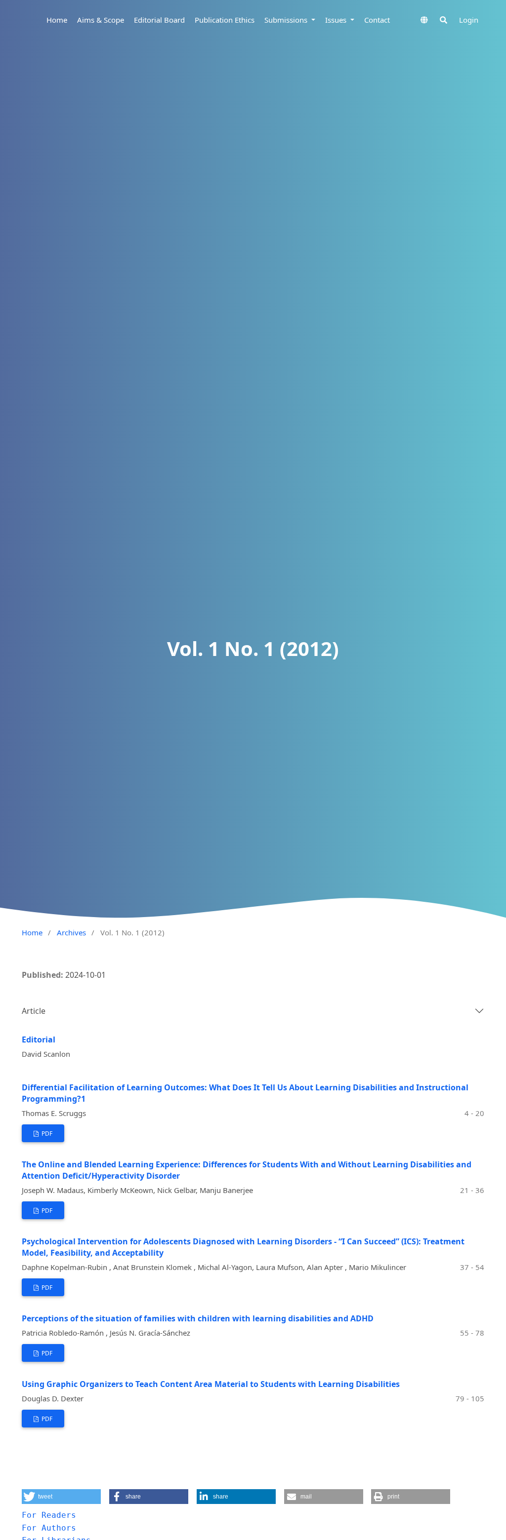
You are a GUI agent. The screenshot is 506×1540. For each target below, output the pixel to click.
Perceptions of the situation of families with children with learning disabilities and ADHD (198, 1318)
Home (56, 20)
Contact (377, 20)
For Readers (49, 1515)
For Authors (49, 1528)
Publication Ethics (224, 20)
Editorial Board (159, 20)
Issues (336, 20)
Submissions (286, 20)
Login (468, 20)
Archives (71, 932)
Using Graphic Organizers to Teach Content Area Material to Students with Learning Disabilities (211, 1384)
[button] (61, 1496)
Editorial (38, 1039)
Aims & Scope (100, 20)
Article (33, 1010)
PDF (46, 1133)
